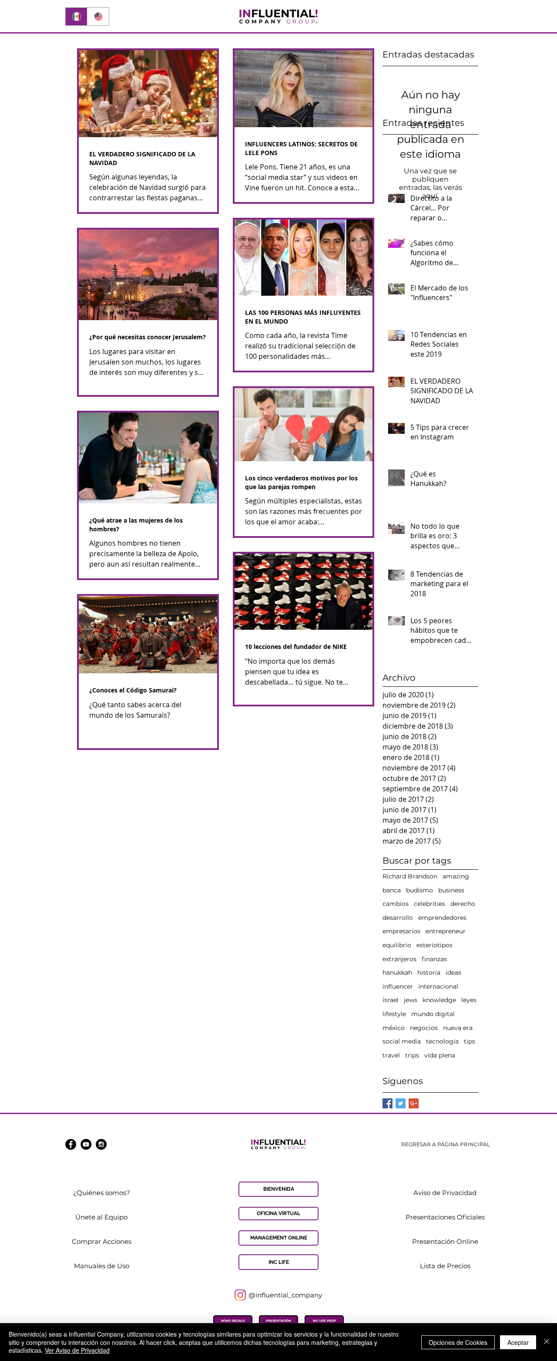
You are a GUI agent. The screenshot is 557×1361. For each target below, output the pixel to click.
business (451, 890)
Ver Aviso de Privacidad (77, 1350)
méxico (394, 1028)
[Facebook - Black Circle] (70, 1144)
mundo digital (433, 1014)
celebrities (429, 904)
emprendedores (442, 918)
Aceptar (518, 1342)
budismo (419, 890)
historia (428, 972)
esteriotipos (434, 945)
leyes (468, 1000)
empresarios (401, 931)
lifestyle (394, 1014)
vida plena (439, 1055)
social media (402, 1041)
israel (391, 1000)
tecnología (442, 1041)
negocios (424, 1028)
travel (391, 1055)
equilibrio (397, 945)
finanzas (434, 959)
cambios (396, 904)
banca (392, 890)
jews (410, 1000)
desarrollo (398, 918)
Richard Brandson (410, 876)
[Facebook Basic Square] (388, 1103)
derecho (462, 904)
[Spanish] (76, 16)
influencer (398, 986)
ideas (453, 972)
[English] (98, 16)
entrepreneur (446, 931)
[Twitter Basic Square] (401, 1103)
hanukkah (397, 972)
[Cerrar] (546, 1342)
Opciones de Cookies (458, 1342)
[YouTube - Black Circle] (86, 1144)
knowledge (439, 1000)
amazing (456, 876)
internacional (438, 986)
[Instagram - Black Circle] (101, 1144)
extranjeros (399, 959)
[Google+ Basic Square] (414, 1103)
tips (469, 1041)
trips (412, 1055)
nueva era (458, 1028)
